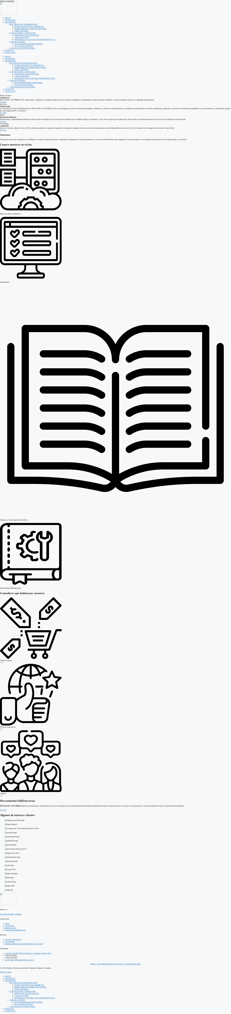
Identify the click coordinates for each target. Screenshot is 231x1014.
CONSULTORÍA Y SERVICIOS (22, 33)
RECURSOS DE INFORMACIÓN (23, 24)
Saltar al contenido (7, 1)
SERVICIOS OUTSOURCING (26, 35)
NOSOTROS (10, 20)
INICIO (8, 18)
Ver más (3, 102)
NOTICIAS (9, 50)
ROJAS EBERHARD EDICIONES (28, 44)
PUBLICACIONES (17, 42)
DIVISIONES (10, 22)
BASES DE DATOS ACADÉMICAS (29, 27)
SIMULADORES (21, 31)
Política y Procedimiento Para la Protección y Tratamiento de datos (115, 964)
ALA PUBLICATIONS (23, 46)
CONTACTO (10, 53)
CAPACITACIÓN (21, 37)
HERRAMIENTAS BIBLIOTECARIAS (30, 29)
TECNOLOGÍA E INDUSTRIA (22, 48)
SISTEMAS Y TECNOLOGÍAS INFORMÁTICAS (34, 40)
